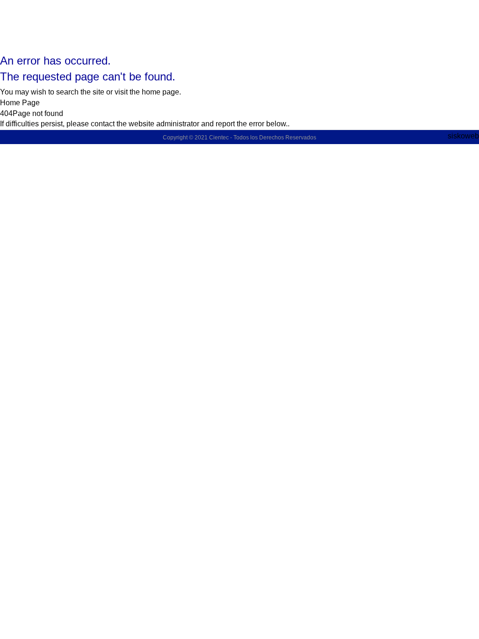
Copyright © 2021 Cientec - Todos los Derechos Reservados (239, 137)
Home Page (20, 103)
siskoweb (463, 136)
